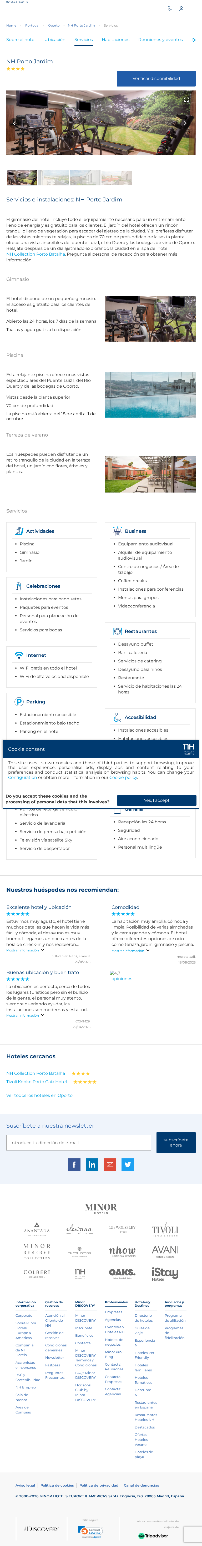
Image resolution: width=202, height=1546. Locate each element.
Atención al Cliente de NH (55, 1320)
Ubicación (54, 39)
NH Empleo (26, 1387)
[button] (90, 1532)
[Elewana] (80, 1230)
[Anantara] (37, 1229)
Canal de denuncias (141, 1485)
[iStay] (165, 1274)
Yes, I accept (157, 800)
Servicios (83, 39)
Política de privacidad (98, 1485)
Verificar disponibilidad (156, 78)
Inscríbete (83, 1328)
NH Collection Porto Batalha (35, 254)
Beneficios (84, 1335)
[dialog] (101, 774)
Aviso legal (25, 1485)
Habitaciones (115, 39)
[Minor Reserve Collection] (37, 1252)
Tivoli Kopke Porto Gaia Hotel (36, 1081)
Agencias (113, 1319)
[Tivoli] (165, 1229)
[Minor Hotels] (101, 1209)
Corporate (24, 1315)
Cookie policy (123, 777)
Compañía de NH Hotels (25, 1350)
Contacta (83, 1343)
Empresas (113, 1312)
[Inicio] (18, 8)
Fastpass (52, 1365)
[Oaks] (122, 1274)
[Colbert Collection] (37, 1274)
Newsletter (54, 1357)
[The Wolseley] (122, 1230)
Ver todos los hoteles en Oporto (39, 1095)
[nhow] (122, 1252)
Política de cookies (57, 1485)
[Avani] (165, 1252)
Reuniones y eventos (160, 39)
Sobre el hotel (21, 39)
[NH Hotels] (80, 1275)
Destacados (145, 1427)
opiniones (122, 978)
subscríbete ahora (176, 1142)
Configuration (22, 777)
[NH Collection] (79, 1252)
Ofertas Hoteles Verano (141, 1439)
